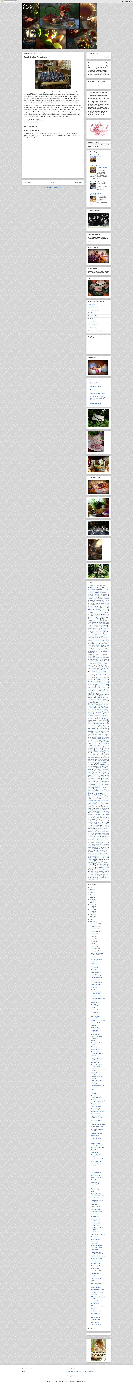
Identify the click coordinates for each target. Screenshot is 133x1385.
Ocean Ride (94, 1150)
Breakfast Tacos (95, 1034)
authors (100, 598)
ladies (92, 741)
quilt (106, 790)
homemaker (103, 726)
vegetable (99, 864)
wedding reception (95, 874)
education (92, 669)
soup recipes (96, 825)
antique (90, 592)
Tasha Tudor (91, 840)
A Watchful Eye (95, 1189)
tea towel (95, 847)
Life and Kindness (96, 1172)
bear (101, 604)
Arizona (89, 597)
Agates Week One (96, 1080)
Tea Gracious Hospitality (97, 182)
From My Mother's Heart (98, 1234)
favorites (95, 689)
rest (98, 802)
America (107, 589)
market (95, 753)
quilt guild (90, 792)
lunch (101, 750)
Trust (92, 1191)
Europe (97, 675)
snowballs (90, 823)
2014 (91, 902)
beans (95, 604)
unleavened (90, 862)
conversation (91, 645)
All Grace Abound (96, 1113)
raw (96, 797)
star (90, 830)
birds (104, 607)
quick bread (91, 790)
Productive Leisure (96, 1278)
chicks (91, 631)
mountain (105, 757)
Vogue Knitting (92, 304)
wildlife (106, 875)
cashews (95, 623)
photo (96, 779)
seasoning (105, 812)
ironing (94, 737)
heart (89, 717)
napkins (92, 762)
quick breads (99, 790)
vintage (107, 869)
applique (105, 594)
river (99, 803)
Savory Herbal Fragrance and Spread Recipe (96, 1137)
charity (102, 629)
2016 (91, 897)
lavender (106, 742)
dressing (106, 666)
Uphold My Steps (96, 1324)
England (104, 671)
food (101, 694)
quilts (90, 794)
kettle (91, 740)
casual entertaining (104, 623)
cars (91, 623)
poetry (92, 784)
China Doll (94, 963)
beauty (89, 606)
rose (95, 805)
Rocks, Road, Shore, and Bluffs (97, 1201)
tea (97, 841)
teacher (89, 848)
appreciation (90, 595)
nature (90, 764)
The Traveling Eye (96, 1109)
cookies (104, 646)
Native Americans (102, 762)
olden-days (105, 769)
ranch (33, 121)
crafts (90, 653)
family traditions (101, 686)
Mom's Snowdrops (96, 975)
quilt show (98, 792)
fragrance (96, 696)
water (89, 872)
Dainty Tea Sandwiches (97, 1261)
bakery (107, 600)
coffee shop (101, 639)
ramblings (100, 795)
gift (96, 706)
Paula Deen (93, 390)
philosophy (90, 779)
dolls (106, 665)
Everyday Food (94, 383)
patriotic (92, 776)
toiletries (92, 858)
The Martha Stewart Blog (97, 397)
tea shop (103, 845)
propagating (97, 787)
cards (103, 622)
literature (91, 748)
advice (98, 585)
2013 (91, 904)
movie (99, 759)
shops (96, 819)
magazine (96, 751)
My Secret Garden (96, 1133)
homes (100, 728)
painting (89, 773)
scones (100, 811)
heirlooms (90, 718)
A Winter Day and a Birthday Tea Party (97, 1252)
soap (95, 823)
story (89, 833)
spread (105, 826)
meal (91, 754)
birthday (90, 609)
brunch (107, 617)
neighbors (98, 766)
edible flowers (105, 668)
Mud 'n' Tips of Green (97, 1126)
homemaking (91, 728)
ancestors (92, 591)
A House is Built (95, 1319)
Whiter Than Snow (96, 1056)
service (98, 816)
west (108, 874)
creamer (90, 654)
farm (89, 687)
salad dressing (99, 806)
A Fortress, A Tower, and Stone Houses (98, 1297)
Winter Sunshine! (96, 1310)
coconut (94, 639)
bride (102, 617)
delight (96, 660)
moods (93, 757)
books (98, 614)
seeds (107, 814)
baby (103, 600)
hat (96, 715)
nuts (105, 767)
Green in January (96, 1104)
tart (107, 839)
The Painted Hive (93, 307)
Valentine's (98, 862)
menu (102, 756)
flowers (91, 694)
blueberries (98, 612)
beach (96, 603)
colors (107, 642)
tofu (108, 856)
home (104, 722)
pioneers (91, 782)
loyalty (96, 749)
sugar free (92, 834)
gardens (100, 702)
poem (107, 783)
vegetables (102, 865)
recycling (105, 798)
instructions (92, 735)
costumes (96, 649)
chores (96, 634)
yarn (100, 879)
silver (99, 820)
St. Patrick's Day (105, 828)
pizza (96, 782)
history (94, 720)
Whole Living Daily (95, 403)
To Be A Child (95, 1268)
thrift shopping (93, 856)
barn (101, 601)
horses (105, 729)
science (94, 811)
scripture (106, 811)
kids (95, 740)
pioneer (107, 781)
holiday (106, 720)
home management (94, 725)
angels (98, 591)
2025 (91, 887)
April (92, 943)
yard (90, 879)
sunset (91, 836)
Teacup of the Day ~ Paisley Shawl (97, 1065)
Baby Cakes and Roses (97, 1256)
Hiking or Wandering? (97, 1292)
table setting (92, 839)
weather (94, 872)
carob (108, 622)
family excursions (94, 681)
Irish (90, 737)
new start (105, 766)
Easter (89, 668)
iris (108, 735)
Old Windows (95, 1322)
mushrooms (91, 760)
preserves (92, 786)
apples (89, 594)
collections (104, 640)
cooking (90, 648)
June (93, 938)
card (100, 622)
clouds (102, 637)
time (99, 856)
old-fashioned (98, 769)
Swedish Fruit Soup (96, 1049)
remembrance (105, 800)
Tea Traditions (95, 989)
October (93, 928)
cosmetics (105, 648)
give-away (106, 706)
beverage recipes (93, 607)
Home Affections (95, 1223)
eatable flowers (96, 668)
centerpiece (102, 627)
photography (104, 779)
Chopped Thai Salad (102, 167)
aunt (106, 597)
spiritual (100, 826)
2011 (91, 909)
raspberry (90, 797)
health (105, 715)
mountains (91, 759)
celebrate (96, 625)
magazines (102, 751)
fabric (95, 677)
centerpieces (91, 628)
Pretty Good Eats (93, 316)
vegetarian (91, 868)
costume (90, 649)
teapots (90, 851)
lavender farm (95, 743)
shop (105, 817)
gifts (100, 706)
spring (90, 828)
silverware (105, 820)
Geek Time (94, 1294)
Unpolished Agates (96, 1209)
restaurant (105, 802)
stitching (90, 831)
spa (89, 826)
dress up (100, 666)
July (108, 738)
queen (106, 789)
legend (107, 743)
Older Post (78, 182)
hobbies (100, 720)
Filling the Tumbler (96, 1211)
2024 (91, 889)
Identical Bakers (95, 972)
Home (53, 182)
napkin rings (106, 760)
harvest (91, 715)
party (98, 775)
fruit (98, 699)
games (99, 701)
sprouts (97, 828)
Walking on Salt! (95, 1239)
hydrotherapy (98, 732)
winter (89, 877)
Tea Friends (100, 156)
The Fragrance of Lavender (96, 1017)
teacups (104, 848)
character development (93, 629)
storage (95, 831)
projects (89, 787)
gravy (105, 712)
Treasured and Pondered (95, 966)
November (94, 926)
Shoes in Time (95, 1025)
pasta (102, 775)
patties (97, 776)
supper (97, 836)
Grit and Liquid (95, 1214)
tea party (104, 842)
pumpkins (96, 789)
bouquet (105, 614)
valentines (105, 862)
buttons (91, 619)
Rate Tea (90, 313)
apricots (98, 595)
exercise (90, 677)
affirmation (105, 585)
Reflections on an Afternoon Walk (96, 1096)
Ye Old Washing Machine (95, 1314)
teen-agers (92, 853)
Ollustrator (71, 1381)
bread (89, 615)
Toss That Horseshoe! (97, 1289)
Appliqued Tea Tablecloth (95, 1030)
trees (91, 861)
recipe (107, 797)
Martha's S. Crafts (95, 386)
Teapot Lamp (95, 1062)
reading (101, 797)
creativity (90, 656)
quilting (104, 792)
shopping (90, 819)
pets (98, 778)
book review (91, 614)
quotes (105, 793)
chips (94, 632)
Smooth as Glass (96, 1106)
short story (102, 819)
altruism (101, 589)
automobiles (106, 598)
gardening (91, 703)
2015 (91, 899)
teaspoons (101, 851)
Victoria (89, 869)
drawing (89, 666)
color (94, 642)
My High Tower (95, 1303)
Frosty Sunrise (95, 1180)
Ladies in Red (95, 1232)
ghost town (105, 704)
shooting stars (98, 817)
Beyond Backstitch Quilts (95, 330)
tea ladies (98, 842)
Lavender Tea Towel (97, 1158)
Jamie (103, 737)
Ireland (104, 735)
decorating (90, 660)
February (107, 689)
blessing (98, 609)
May (92, 941)
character (105, 628)
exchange (105, 675)
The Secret (94, 1236)
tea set (97, 845)
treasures (107, 859)
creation (97, 654)
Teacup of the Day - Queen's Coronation (97, 1194)
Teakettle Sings (95, 1175)
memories (95, 756)
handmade (107, 713)
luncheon (107, 749)
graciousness (98, 709)
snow (105, 822)
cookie (92, 646)
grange (99, 712)
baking (91, 601)
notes (89, 767)
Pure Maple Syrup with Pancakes (97, 1086)
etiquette (90, 676)
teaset (95, 851)
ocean (89, 769)
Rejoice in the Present (97, 1266)
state (95, 830)
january (107, 737)
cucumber (92, 657)
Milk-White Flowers (96, 982)
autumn (91, 600)
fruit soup (105, 699)
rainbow (94, 795)
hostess (98, 731)
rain (89, 795)
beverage (105, 606)
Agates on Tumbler (96, 984)
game (94, 701)
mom (89, 757)
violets (92, 871)
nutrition (99, 767)
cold (107, 639)
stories (101, 831)
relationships (90, 800)
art (95, 597)
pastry (107, 775)
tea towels (103, 847)
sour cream (105, 825)
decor (106, 659)
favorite (89, 689)
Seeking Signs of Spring (98, 1124)
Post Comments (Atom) (56, 187)
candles (89, 622)
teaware (107, 851)
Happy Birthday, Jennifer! (95, 1242)
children (104, 631)
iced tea (94, 734)
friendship (101, 697)
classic (89, 637)
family (29, 121)
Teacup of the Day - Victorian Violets (96, 1246)
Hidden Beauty (95, 1206)
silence (93, 820)
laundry (98, 742)
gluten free (93, 707)
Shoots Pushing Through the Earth (97, 1144)
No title (93, 957)
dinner (95, 663)
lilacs (96, 746)
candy (94, 622)
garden (105, 701)
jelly (90, 738)
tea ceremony (105, 841)
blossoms (90, 612)
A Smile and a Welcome (98, 1020)
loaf (100, 748)
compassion (104, 643)
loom (105, 748)
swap (103, 836)
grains (104, 711)
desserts (90, 663)
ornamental (97, 772)
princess (99, 786)
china (89, 633)
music (98, 760)
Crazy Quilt (94, 970)
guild (101, 714)
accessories (90, 585)
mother (99, 757)
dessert (92, 662)
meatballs (96, 754)
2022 (91, 892)
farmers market (96, 687)
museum (105, 759)
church (99, 636)
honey (106, 728)
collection (97, 640)
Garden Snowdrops (96, 977)
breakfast (105, 615)
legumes (92, 745)
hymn (104, 732)
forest (107, 694)
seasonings (90, 814)
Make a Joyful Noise (97, 1161)
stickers (100, 830)
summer (107, 834)
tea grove (92, 842)
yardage (95, 879)
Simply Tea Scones (96, 1258)
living (97, 748)
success (103, 833)
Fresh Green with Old (97, 1141)
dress (94, 666)
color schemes (100, 642)
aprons (104, 595)
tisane (103, 856)
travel (104, 858)
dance (91, 659)
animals (105, 591)
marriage (101, 753)
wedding (106, 872)
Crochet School (92, 324)
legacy (102, 743)
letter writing (100, 745)
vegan (90, 864)
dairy (108, 657)
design (107, 660)
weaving (100, 872)
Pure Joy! (94, 1280)
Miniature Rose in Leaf (97, 1147)
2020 (91, 894)
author (95, 598)
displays (90, 665)
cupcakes (103, 657)
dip (101, 663)
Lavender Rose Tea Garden (96, 1013)
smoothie (100, 822)
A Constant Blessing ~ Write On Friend (97, 1116)
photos (89, 781)
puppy (102, 789)
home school (91, 726)
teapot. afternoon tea (101, 850)
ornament (90, 772)
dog (95, 665)
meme (102, 754)
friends (90, 697)
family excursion (101, 679)
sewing (104, 816)
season (98, 812)
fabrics (99, 677)
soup (89, 825)
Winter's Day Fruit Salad (98, 1111)
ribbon (94, 803)
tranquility (99, 857)
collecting (90, 640)
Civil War (105, 636)
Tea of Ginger (95, 1005)
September (94, 931)
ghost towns (90, 706)
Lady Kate (94, 1275)
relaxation (97, 800)
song (106, 823)
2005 (91, 1328)
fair (103, 677)
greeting (90, 714)
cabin (97, 619)
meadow (107, 753)
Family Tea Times (96, 1002)
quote (98, 794)
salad (89, 806)
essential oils (98, 674)
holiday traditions (97, 722)
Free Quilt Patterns (93, 321)
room (91, 805)
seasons (98, 814)
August (93, 933)
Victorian (95, 869)
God (89, 709)
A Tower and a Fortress (97, 1306)
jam (99, 737)
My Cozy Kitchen (95, 166)
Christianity (104, 634)
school (89, 811)
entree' (92, 674)
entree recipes (105, 672)
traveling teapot (92, 859)
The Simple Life (95, 1317)
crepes (96, 656)
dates (95, 659)
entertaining (91, 672)
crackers (92, 651)
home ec (107, 723)
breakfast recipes (93, 617)
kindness (101, 740)
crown (108, 656)
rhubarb (89, 803)
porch (97, 784)
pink (103, 781)
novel (94, 767)
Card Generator (92, 327)
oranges (90, 770)
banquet (96, 601)
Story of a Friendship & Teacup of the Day (97, 953)
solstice (101, 823)
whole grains (92, 875)
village (101, 869)
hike (89, 720)
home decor (99, 723)
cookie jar (98, 646)
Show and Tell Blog (93, 310)
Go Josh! (93, 1186)
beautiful (105, 604)
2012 (91, 907)
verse (101, 868)
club (107, 637)
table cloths (106, 837)
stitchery (106, 830)
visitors (96, 871)
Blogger (83, 1381)
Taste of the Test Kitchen (97, 393)
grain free (96, 710)
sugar (108, 833)
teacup (96, 848)
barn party (107, 601)
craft (99, 651)
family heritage (99, 683)
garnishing (90, 704)
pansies (95, 773)
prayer (102, 784)
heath (99, 717)
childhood (97, 631)
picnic (94, 781)
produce (105, 786)
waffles (101, 871)
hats (100, 715)
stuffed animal (96, 833)
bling (104, 609)
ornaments (105, 772)
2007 (91, 919)
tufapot (105, 861)
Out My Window (92, 319)
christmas (90, 636)
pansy (101, 773)
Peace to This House (97, 1022)
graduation (105, 709)
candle (106, 620)
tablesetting (100, 839)
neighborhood (91, 766)
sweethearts (95, 837)
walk (106, 871)
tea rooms (104, 844)
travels (100, 859)
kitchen (107, 740)
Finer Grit (94, 1083)
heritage (104, 718)
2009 (91, 914)
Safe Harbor (94, 1152)
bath (91, 603)
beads (102, 603)
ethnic (105, 674)
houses (90, 732)
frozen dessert (91, 699)
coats (89, 639)
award (98, 600)
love (91, 750)
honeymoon (90, 729)
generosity (98, 704)
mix (107, 756)
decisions (101, 659)
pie (99, 781)
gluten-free (104, 707)
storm (106, 831)
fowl (91, 695)
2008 (91, 916)
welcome (103, 874)
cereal (98, 628)
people (106, 776)
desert (101, 660)
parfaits (89, 775)
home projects (103, 725)
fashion (104, 687)
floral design (100, 690)
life (106, 745)
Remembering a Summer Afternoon (97, 1052)
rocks (36, 121)
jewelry (94, 738)
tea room (98, 844)
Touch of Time (95, 1027)
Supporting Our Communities (95, 1183)
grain (89, 710)
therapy (107, 854)
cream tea (104, 652)
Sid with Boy (94, 987)
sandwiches (90, 809)
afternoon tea (93, 587)
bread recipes (96, 615)
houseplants (105, 731)
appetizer (105, 592)
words (108, 877)
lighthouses (90, 746)
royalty (106, 805)
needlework (103, 764)
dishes (105, 663)
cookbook (98, 645)
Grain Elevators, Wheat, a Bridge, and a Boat (98, 1100)
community (94, 643)
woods (102, 877)
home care (90, 723)
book (105, 612)
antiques (97, 592)
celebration (104, 625)
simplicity (90, 822)
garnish (106, 702)
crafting (105, 651)
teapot (90, 850)
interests (99, 735)
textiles (99, 853)
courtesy (107, 649)
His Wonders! (95, 1249)
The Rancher (95, 1047)
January (93, 951)
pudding (105, 787)
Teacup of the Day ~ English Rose (97, 992)
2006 (91, 921)
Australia (90, 598)
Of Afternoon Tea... (95, 155)
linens (101, 747)
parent (106, 773)
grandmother (91, 712)
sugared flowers (99, 834)
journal (100, 738)
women (96, 877)
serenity (92, 816)
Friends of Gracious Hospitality (96, 194)
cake (93, 620)
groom (96, 713)
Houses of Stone (96, 1301)
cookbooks (106, 645)
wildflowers (100, 876)
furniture (90, 701)
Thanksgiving (100, 854)
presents (107, 784)
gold (92, 709)
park (94, 775)
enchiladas (94, 671)
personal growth (91, 778)
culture (97, 657)
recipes (95, 799)
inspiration (107, 734)
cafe (89, 620)
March (93, 946)
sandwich (104, 808)
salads (97, 808)
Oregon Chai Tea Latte (97, 996)
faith (107, 677)
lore (108, 748)
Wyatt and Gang (95, 1287)
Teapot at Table (95, 1263)
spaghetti (94, 826)
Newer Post (27, 182)
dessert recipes (101, 662)
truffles (98, 861)
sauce (97, 809)
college (89, 642)
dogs (100, 665)
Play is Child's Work (96, 1271)
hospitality (91, 731)
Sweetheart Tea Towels (97, 1198)
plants (101, 783)
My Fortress (94, 1308)
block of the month (94, 611)
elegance (99, 669)
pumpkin (90, 789)
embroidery (106, 669)
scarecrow (105, 809)
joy (104, 738)
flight (94, 690)
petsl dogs (105, 778)
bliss (108, 609)
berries (97, 606)
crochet (102, 656)
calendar (100, 620)
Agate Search (95, 1204)
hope (98, 729)
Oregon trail (97, 770)
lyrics (90, 751)
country (101, 649)
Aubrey (101, 597)
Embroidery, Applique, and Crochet (97, 1059)
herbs (96, 718)
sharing (90, 817)
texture (105, 853)
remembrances (91, 802)
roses (99, 805)
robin (103, 803)
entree (97, 672)
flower (94, 692)
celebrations (91, 627)
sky (95, 822)
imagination (100, 734)
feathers (101, 689)
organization (104, 770)
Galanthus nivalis (96, 979)
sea (92, 812)
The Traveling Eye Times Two (96, 1283)
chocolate (100, 633)
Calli (92, 1089)
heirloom (105, 717)
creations (105, 654)
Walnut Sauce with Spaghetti (96, 960)
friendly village (104, 695)
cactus (105, 619)
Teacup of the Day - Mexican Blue (96, 1219)
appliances (97, 594)
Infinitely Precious (96, 1225)
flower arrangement (102, 692)
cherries (107, 629)
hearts (94, 717)
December (94, 924)
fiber (90, 690)
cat (90, 625)
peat (102, 776)
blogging (103, 611)
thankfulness (91, 854)
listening (107, 746)
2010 (91, 912)
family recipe (98, 684)
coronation (97, 648)
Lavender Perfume (96, 1010)
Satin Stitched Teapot (97, 1177)
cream (98, 652)
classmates (95, 637)
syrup (101, 837)
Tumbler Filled (95, 1216)
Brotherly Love (95, 1273)
